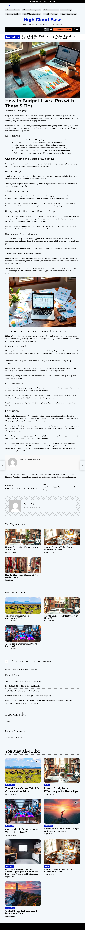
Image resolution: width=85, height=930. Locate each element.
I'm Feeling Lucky (64, 29)
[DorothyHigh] (15, 506)
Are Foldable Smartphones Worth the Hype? (33, 37)
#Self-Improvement (51, 10)
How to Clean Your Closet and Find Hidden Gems (22, 576)
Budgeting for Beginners (20, 474)
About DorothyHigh (30, 459)
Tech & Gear (10, 825)
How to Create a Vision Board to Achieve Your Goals (59, 548)
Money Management (28, 477)
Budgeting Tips (53, 474)
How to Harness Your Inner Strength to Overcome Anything (64, 38)
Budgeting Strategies (39, 474)
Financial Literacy (67, 474)
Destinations (10, 785)
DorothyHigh (22, 111)
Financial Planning (12, 477)
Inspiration (48, 825)
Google (7, 722)
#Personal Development (31, 10)
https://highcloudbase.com (31, 507)
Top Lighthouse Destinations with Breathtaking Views (21, 912)
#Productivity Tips (12, 14)
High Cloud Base (42, 19)
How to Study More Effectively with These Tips (22, 548)
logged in (18, 669)
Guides (47, 785)
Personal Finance (43, 477)
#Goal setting (66, 10)
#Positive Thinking (50, 14)
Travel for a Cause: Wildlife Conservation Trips (17, 617)
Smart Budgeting (69, 477)
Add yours (47, 661)
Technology (9, 866)
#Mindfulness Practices (31, 14)
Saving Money (56, 477)
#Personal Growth (12, 10)
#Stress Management (68, 14)
